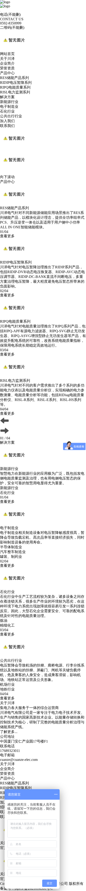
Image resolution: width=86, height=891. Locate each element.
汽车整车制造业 (13, 552)
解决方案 (7, 97)
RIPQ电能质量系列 (15, 87)
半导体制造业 (11, 547)
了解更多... (8, 732)
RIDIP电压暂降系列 (16, 82)
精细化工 (7, 625)
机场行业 (7, 684)
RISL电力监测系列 (15, 92)
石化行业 (7, 111)
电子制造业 (9, 106)
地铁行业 (7, 689)
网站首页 (7, 54)
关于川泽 (7, 59)
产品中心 (7, 73)
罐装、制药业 (11, 557)
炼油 (3, 620)
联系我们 (7, 126)
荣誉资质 (7, 68)
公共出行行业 (11, 116)
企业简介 (7, 63)
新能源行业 (9, 102)
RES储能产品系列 (14, 78)
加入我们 (7, 121)
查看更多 (7, 236)
